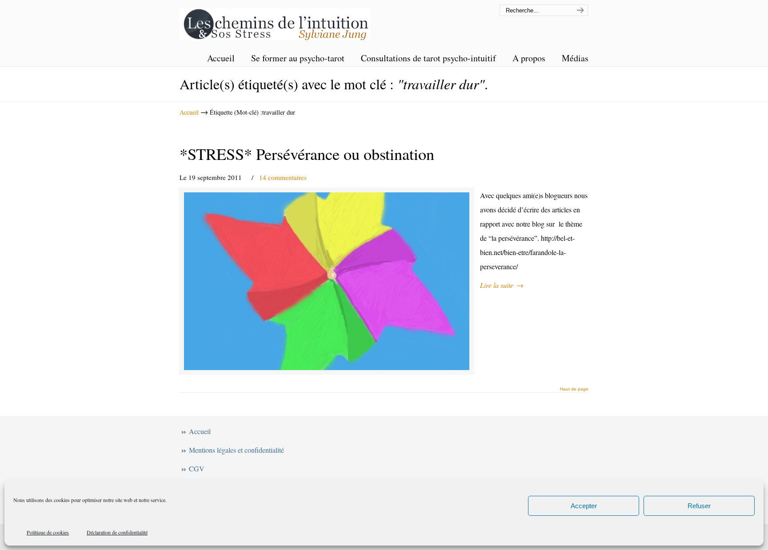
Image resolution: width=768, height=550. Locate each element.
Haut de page (574, 389)
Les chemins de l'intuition (275, 21)
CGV (196, 468)
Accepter (584, 506)
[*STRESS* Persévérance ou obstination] (326, 281)
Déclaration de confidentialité (117, 532)
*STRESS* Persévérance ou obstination (307, 153)
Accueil (189, 112)
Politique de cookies (48, 532)
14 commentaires (283, 177)
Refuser (699, 506)
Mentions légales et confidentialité (236, 449)
